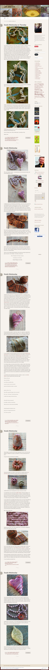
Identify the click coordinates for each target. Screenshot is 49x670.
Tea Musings (37, 76)
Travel (38, 97)
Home (8, 18)
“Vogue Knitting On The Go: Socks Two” (19, 547)
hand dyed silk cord (15, 139)
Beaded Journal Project (41, 83)
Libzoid (36, 67)
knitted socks (7, 266)
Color (14, 137)
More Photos (36, 187)
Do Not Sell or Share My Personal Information (23, 665)
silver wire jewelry (13, 140)
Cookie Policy (16, 668)
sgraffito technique (18, 492)
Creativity (17, 137)
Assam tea (36, 83)
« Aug (35, 201)
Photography (9, 138)
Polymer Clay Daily (38, 71)
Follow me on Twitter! (38, 220)
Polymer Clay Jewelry (8, 140)
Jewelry (9, 263)
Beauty (38, 84)
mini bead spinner (23, 48)
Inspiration (6, 263)
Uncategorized (41, 97)
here (7, 503)
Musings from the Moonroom (39, 68)
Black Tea (41, 84)
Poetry (12, 264)
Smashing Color (37, 74)
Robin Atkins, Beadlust (38, 72)
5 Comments (28, 652)
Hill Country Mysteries (38, 66)
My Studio (14, 562)
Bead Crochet (9, 137)
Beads (12, 137)
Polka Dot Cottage (37, 70)
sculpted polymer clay (12, 266)
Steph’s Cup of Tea (37, 75)
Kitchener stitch (6, 302)
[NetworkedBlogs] (39, 235)
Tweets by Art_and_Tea (38, 222)
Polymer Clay (13, 138)
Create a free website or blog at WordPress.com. (10, 665)
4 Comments (28, 137)
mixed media (41, 92)
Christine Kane (37, 62)
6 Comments (28, 420)
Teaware (36, 97)
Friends (36, 88)
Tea (42, 96)
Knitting (12, 263)
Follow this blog (40, 236)
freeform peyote (15, 262)
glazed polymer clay (10, 139)
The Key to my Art (37, 77)
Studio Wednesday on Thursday (15, 25)
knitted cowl (14, 564)
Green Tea (39, 88)
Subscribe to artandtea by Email (39, 209)
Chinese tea (38, 85)
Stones (40, 96)
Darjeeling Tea (41, 87)
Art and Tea (24, 11)
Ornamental (36, 69)
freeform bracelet (9, 265)
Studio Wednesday (10, 148)
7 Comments (28, 263)
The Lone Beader (37, 78)
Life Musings (14, 263)
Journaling (36, 90)
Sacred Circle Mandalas (38, 73)
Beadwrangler (19, 355)
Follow (36, 54)
